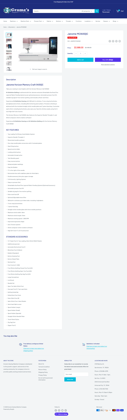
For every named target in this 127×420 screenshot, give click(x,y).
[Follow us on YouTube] (62, 410)
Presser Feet (38, 21)
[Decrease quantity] (76, 53)
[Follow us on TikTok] (65, 410)
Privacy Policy (42, 375)
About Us (41, 364)
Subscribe (70, 379)
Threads (68, 21)
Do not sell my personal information (45, 379)
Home (5, 21)
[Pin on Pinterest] (113, 41)
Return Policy (42, 369)
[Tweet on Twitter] (116, 41)
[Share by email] (119, 41)
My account (106, 12)
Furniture (79, 21)
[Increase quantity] (85, 53)
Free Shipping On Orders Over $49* (63, 2)
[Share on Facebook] (110, 41)
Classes (105, 21)
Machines (13, 21)
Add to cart (80, 60)
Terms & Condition (44, 366)
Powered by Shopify (8, 409)
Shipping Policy (43, 372)
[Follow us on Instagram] (59, 410)
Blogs (114, 21)
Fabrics (49, 21)
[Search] (97, 11)
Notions (58, 21)
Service (98, 21)
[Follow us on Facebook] (56, 410)
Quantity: (70, 53)
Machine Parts (25, 21)
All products (11, 27)
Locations (88, 21)
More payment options (108, 64)
